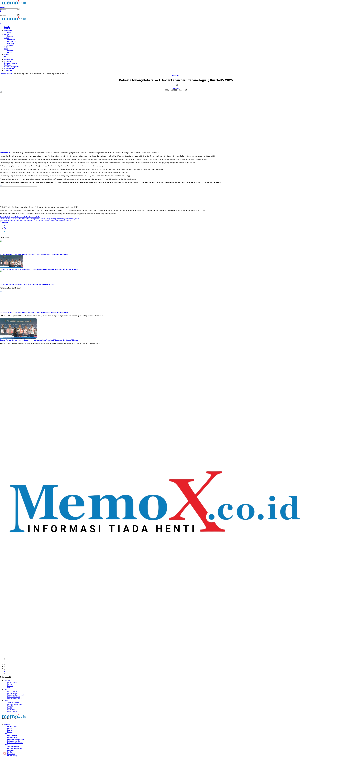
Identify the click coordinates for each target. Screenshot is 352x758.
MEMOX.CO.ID (5, 153)
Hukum (6, 34)
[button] (18, 9)
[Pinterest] (4, 663)
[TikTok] (4, 672)
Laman (6, 700)
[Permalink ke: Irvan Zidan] (177, 86)
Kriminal (10, 36)
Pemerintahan (8, 30)
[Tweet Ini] (5, 228)
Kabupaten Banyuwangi (15, 695)
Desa (9, 32)
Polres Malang (9, 68)
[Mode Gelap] (0, 11)
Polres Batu (8, 70)
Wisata (6, 54)
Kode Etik (10, 706)
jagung (12, 217)
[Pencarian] (0, 13)
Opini (5, 56)
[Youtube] (4, 668)
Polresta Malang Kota (11, 67)
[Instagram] (4, 666)
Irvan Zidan (176, 88)
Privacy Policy (12, 711)
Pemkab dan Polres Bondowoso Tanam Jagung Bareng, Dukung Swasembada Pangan (35, 220)
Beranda (7, 27)
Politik (6, 47)
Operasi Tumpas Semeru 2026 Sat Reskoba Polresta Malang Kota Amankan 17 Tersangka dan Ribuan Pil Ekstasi (39, 269)
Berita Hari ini (12, 691)
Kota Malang (8, 61)
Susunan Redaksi (13, 702)
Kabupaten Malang (10, 63)
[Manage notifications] (4, 753)
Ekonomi (10, 51)
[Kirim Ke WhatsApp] (4, 234)
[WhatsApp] (4, 670)
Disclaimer (11, 710)
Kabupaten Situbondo (14, 699)
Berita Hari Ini (8, 59)
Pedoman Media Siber (15, 704)
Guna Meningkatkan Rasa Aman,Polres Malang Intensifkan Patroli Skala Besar (27, 284)
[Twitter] (4, 661)
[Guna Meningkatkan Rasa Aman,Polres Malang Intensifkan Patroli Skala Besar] (11, 282)
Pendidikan (11, 40)
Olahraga (10, 43)
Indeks (2, 7)
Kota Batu (7, 65)
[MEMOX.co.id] (13, 5)
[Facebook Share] (4, 226)
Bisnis (6, 49)
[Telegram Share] (4, 232)
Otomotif (10, 45)
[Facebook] (4, 659)
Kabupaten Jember (13, 697)
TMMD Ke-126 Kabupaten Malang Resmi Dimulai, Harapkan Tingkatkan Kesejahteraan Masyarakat (39, 219)
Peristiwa (7, 29)
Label (5, 689)
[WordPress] (4, 664)
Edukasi (6, 38)
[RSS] (4, 674)
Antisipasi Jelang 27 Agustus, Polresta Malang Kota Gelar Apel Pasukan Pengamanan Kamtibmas (34, 254)
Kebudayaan (11, 41)
